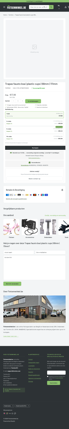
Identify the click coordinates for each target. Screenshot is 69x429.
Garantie (30, 372)
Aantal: (7, 101)
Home (5, 15)
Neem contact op (34, 179)
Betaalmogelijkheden (34, 375)
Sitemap (30, 381)
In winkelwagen (33, 101)
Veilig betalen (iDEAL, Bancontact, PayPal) (17, 107)
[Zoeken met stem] (44, 7)
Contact (30, 359)
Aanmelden (53, 383)
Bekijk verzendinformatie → (34, 158)
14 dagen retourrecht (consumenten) (16, 105)
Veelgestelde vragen (33, 362)
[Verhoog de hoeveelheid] (22, 101)
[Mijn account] (65, 7)
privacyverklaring (59, 377)
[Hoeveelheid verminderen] (13, 101)
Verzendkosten (25, 165)
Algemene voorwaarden (34, 378)
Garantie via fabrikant (42, 107)
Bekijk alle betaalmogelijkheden (16, 199)
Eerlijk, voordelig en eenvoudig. (55, 215)
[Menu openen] (4, 7)
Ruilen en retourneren (34, 369)
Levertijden (31, 365)
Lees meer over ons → (11, 336)
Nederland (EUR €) (21, 406)
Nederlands (7, 406)
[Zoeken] (51, 7)
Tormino (10, 15)
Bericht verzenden (12, 284)
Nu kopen (35, 148)
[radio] (34, 114)
